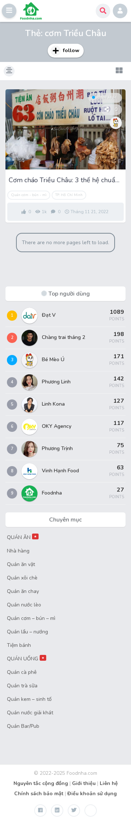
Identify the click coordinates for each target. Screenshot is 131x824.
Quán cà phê (22, 672)
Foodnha (52, 492)
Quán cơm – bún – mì (31, 618)
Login (120, 11)
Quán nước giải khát (30, 712)
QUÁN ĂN (22, 537)
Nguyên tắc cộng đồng (40, 783)
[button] (9, 11)
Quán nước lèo (24, 604)
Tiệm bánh (19, 645)
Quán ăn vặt (21, 564)
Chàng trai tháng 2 (63, 337)
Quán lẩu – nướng (27, 631)
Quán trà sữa (22, 685)
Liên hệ (109, 783)
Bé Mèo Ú (53, 359)
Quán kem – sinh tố (29, 699)
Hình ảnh (106, 97)
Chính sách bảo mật (38, 793)
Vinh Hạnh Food (60, 470)
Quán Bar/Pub (23, 726)
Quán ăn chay (23, 591)
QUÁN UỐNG (25, 658)
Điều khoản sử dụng (92, 793)
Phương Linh (56, 381)
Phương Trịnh (57, 448)
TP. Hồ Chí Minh (69, 195)
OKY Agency (56, 426)
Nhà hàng (18, 550)
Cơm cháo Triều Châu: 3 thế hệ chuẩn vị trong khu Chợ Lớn (65, 180)
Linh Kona (53, 404)
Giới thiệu (84, 783)
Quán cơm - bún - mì (29, 195)
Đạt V (49, 315)
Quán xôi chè (22, 577)
